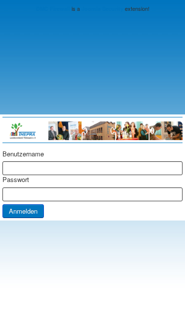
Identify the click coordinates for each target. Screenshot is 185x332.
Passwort (15, 179)
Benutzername (23, 153)
